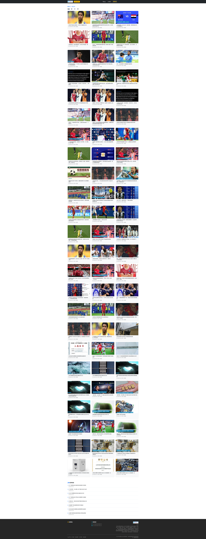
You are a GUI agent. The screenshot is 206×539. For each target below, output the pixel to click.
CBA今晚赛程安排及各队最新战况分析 (77, 493)
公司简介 (109, 1)
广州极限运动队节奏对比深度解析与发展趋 (78, 497)
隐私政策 (76, 537)
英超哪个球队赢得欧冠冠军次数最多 (76, 505)
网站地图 (84, 537)
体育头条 (115, 1)
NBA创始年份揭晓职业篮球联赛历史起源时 (78, 509)
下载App (104, 1)
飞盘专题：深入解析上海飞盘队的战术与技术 (78, 489)
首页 (69, 6)
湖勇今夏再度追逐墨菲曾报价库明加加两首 (78, 513)
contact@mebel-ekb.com (97, 525)
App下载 (69, 537)
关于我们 (72, 537)
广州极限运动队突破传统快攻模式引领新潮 (78, 485)
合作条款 (80, 537)
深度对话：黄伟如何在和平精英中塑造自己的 (78, 501)
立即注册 (77, 1)
